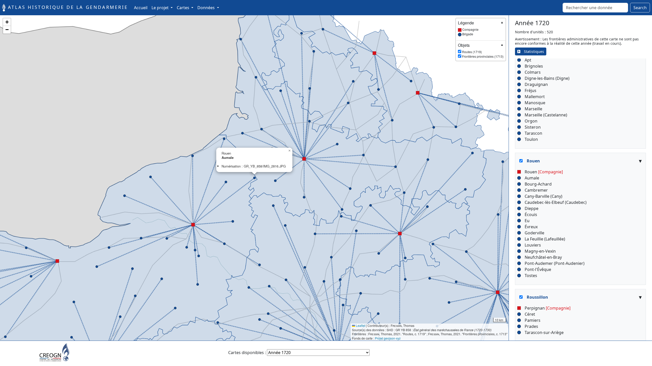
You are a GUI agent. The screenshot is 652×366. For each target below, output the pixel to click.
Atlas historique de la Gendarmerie (67, 7)
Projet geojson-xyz (388, 338)
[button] (161, 279)
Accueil (142, 7)
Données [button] (206, 7)
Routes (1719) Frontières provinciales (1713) (481, 50)
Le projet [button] (161, 7)
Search (640, 7)
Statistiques (532, 51)
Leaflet (360, 325)
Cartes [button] (183, 7)
